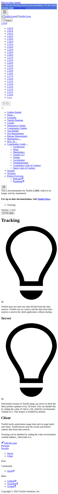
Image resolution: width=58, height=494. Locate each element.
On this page (7, 213)
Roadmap (17, 181)
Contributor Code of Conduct (27, 165)
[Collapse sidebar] (4, 187)
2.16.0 (10, 78)
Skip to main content (11, 2)
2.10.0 (10, 94)
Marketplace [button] (19, 152)
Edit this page (10, 443)
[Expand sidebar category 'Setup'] (13, 115)
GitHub (10, 481)
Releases (17, 178)
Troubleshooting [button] (20, 162)
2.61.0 (10, 33)
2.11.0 (10, 92)
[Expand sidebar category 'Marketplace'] (20, 139)
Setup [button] (15, 149)
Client (10, 456)
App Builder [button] (13, 131)
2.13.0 (10, 86)
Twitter (10, 486)
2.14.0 (10, 84)
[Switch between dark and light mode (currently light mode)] (6, 103)
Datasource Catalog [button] (16, 125)
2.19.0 (10, 71)
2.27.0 (10, 57)
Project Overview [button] (15, 176)
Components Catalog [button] (17, 128)
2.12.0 (10, 89)
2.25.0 (10, 60)
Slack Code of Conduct (24, 168)
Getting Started (14, 112)
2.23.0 (10, 65)
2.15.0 (10, 81)
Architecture (19, 147)
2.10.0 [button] (4, 23)
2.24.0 (10, 63)
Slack (9, 471)
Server (10, 453)
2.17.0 (10, 76)
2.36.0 (10, 41)
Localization (19, 160)
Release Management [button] (17, 136)
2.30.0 (10, 52)
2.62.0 (10, 31)
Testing (16, 157)
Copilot (10, 123)
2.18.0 (10, 73)
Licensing (11, 117)
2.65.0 (10, 28)
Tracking (11, 173)
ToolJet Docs (20, 8)
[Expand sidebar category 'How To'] (16, 142)
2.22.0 (10, 68)
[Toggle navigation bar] (4, 12)
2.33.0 (10, 49)
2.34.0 (10, 47)
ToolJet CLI (18, 154)
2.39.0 (10, 39)
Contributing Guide (16, 144)
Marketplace (13, 139)
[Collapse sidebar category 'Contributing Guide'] (26, 144)
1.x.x (9, 97)
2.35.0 (10, 44)
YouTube (11, 483)
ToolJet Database (15, 120)
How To (11, 141)
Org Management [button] (15, 133)
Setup (9, 115)
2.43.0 (10, 36)
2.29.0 (10, 55)
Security (11, 170)
